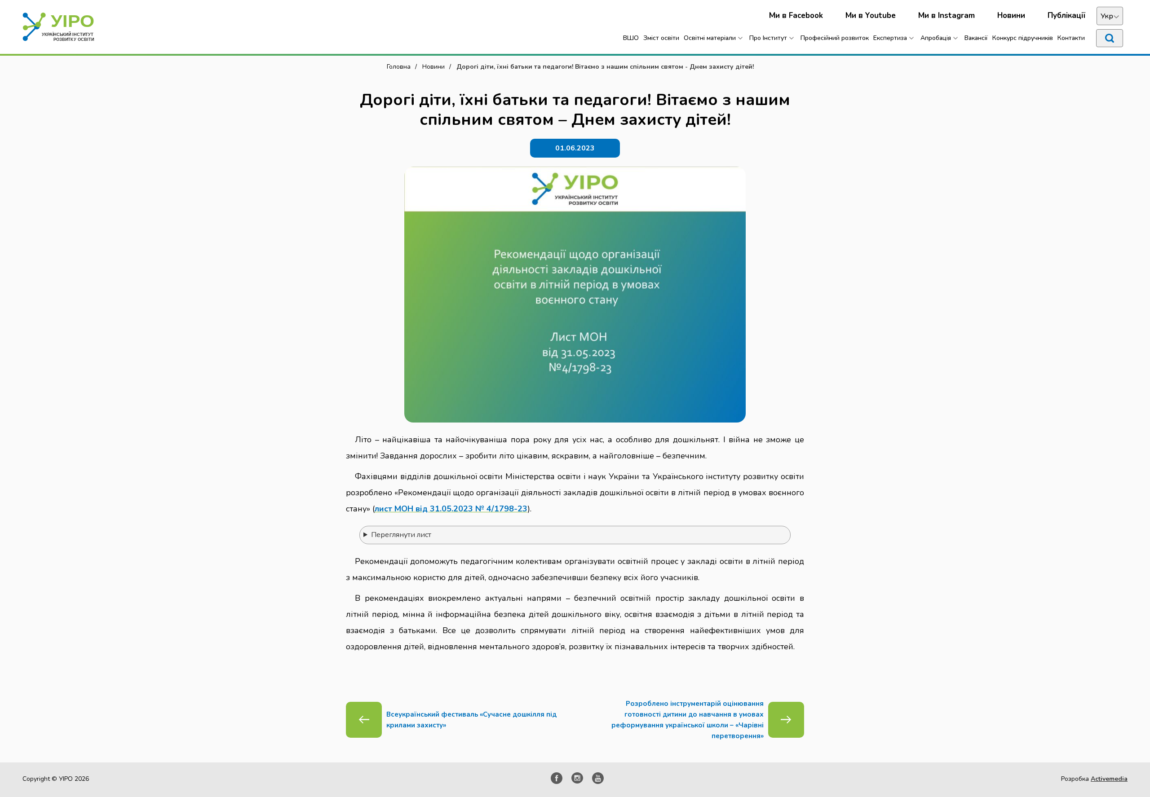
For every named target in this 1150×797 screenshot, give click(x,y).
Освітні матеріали (710, 38)
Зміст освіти (661, 38)
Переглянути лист (401, 535)
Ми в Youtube (870, 15)
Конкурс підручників (1022, 38)
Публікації (1066, 15)
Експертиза (890, 38)
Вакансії (976, 38)
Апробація (935, 38)
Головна (399, 66)
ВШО (631, 38)
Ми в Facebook (796, 15)
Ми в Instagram (946, 15)
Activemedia (1109, 779)
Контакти (1071, 38)
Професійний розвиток (835, 38)
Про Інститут (768, 38)
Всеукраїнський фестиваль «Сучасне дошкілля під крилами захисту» (471, 720)
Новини (1011, 15)
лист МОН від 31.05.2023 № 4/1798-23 (451, 508)
